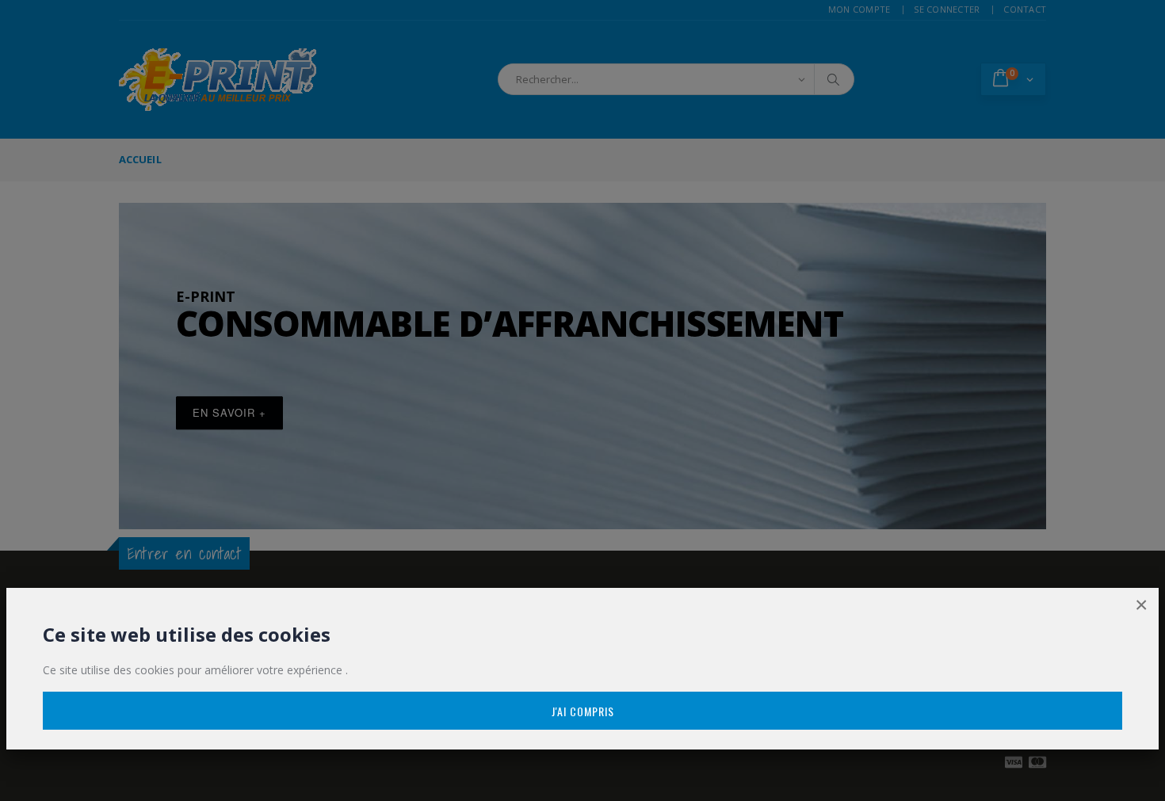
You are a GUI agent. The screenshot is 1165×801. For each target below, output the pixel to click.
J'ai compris (583, 711)
